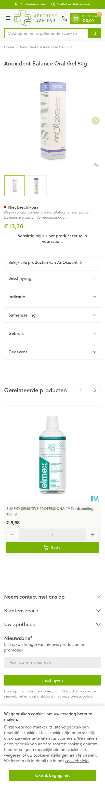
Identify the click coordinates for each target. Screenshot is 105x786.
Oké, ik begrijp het (52, 775)
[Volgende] (95, 121)
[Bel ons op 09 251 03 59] (64, 18)
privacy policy (81, 696)
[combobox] (46, 33)
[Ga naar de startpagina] (37, 18)
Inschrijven (52, 680)
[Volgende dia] (95, 390)
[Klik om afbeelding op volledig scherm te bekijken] (52, 120)
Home (9, 47)
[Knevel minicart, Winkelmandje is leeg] (75, 18)
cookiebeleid (77, 760)
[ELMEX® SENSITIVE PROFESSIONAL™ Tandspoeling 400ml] (52, 455)
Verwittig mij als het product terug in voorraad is (52, 238)
